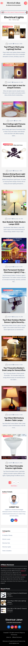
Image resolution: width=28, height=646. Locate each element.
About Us (8, 637)
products (23, 570)
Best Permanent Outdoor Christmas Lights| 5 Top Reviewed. (14, 272)
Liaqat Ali (10, 43)
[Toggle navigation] (2, 3)
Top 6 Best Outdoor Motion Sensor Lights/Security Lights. (14, 322)
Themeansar (14, 634)
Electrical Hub (6, 543)
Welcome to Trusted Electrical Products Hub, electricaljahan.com (14, 642)
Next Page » (14, 485)
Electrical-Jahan (13, 3)
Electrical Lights (8, 26)
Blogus (21, 632)
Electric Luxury (6, 539)
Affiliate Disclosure (17, 637)
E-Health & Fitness (7, 535)
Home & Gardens (6, 550)
